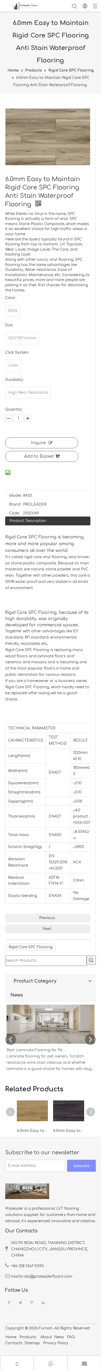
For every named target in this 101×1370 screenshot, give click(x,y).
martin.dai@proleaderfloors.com (41, 1276)
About (46, 1337)
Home (10, 1337)
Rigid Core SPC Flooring (31, 947)
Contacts (14, 1343)
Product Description (27, 521)
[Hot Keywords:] (91, 960)
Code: (14, 513)
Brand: (15, 504)
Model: (15, 496)
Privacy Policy (55, 1343)
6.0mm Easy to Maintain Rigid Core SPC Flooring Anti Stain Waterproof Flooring (32, 1131)
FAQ (71, 1337)
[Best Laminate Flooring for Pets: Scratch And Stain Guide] (50, 1044)
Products (27, 1337)
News (59, 1337)
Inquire (38, 443)
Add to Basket (39, 456)
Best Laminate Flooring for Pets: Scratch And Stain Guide (35, 1050)
